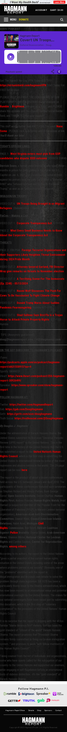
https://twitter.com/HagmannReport (31, 404)
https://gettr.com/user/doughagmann (29, 414)
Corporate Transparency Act (34, 223)
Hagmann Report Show (15, 711)
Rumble (4, 106)
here (24, 470)
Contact (58, 711)
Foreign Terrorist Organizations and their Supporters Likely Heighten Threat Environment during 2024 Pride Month (33, 254)
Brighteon (18, 106)
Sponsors (48, 711)
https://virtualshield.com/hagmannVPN (23, 85)
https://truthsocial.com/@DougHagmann (38, 418)
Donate (31, 711)
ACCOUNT (41, 10)
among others (17, 546)
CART (53, 10)
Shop (39, 711)
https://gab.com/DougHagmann (24, 409)
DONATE (24, 19)
